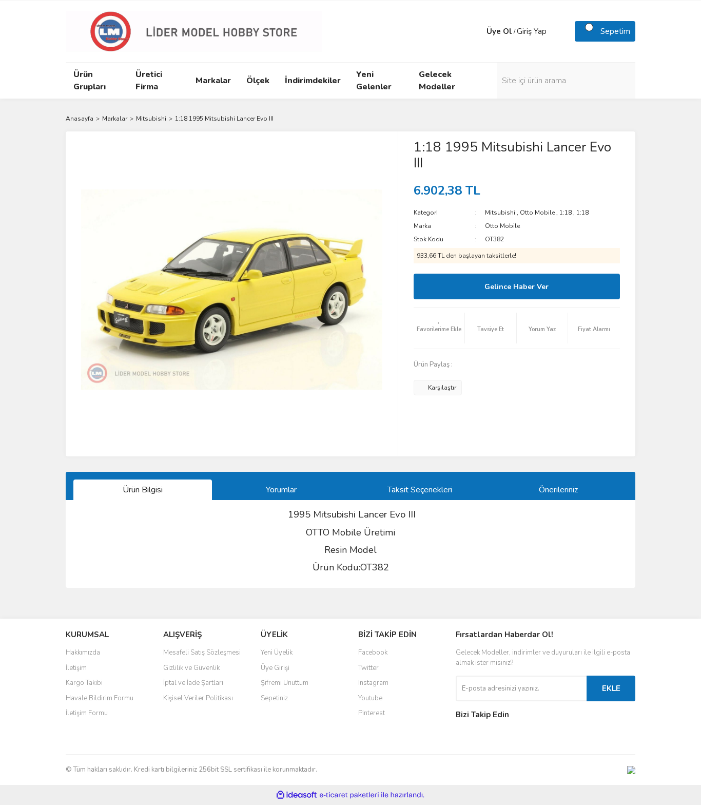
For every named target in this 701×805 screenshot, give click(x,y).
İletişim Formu (87, 713)
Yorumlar (281, 489)
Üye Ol (499, 31)
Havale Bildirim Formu (99, 698)
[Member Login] (476, 31)
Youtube (370, 698)
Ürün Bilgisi (143, 489)
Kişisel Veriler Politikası (198, 698)
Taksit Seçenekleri (419, 489)
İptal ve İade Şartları (193, 682)
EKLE (611, 688)
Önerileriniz (558, 489)
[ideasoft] (296, 795)
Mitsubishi (500, 212)
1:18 (565, 212)
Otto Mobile (537, 212)
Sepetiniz (274, 698)
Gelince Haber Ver (516, 287)
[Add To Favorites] (439, 328)
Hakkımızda (83, 652)
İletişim (76, 668)
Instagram (373, 682)
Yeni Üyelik (277, 652)
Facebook (372, 652)
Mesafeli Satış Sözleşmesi (202, 652)
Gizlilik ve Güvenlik (191, 668)
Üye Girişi (275, 668)
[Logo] (194, 31)
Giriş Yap (532, 31)
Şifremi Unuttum (284, 682)
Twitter (368, 668)
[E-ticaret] (349, 795)
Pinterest (371, 713)
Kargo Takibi (84, 682)
